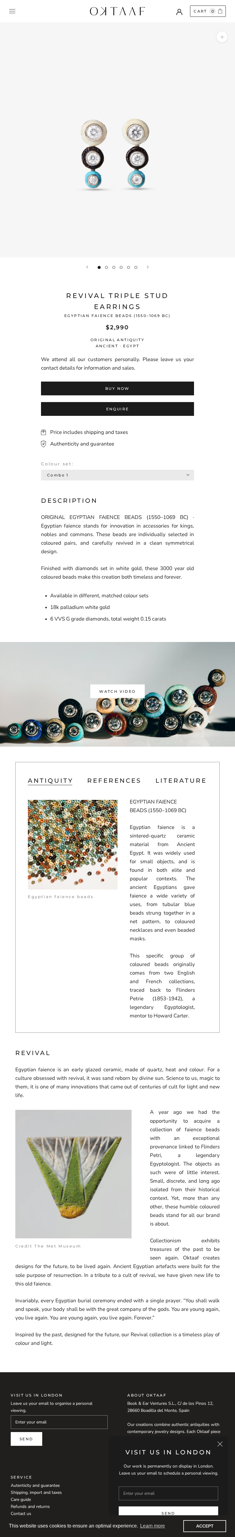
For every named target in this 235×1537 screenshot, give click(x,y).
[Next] (148, 267)
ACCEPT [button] (205, 1526)
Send (168, 1513)
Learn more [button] (152, 1525)
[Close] (220, 1444)
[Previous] (87, 267)
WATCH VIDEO (117, 691)
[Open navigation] (12, 11)
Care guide (21, 1499)
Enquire (117, 409)
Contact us (21, 1513)
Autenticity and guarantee (35, 1485)
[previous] (14, 694)
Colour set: (57, 464)
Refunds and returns (30, 1506)
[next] (221, 694)
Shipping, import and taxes (36, 1492)
